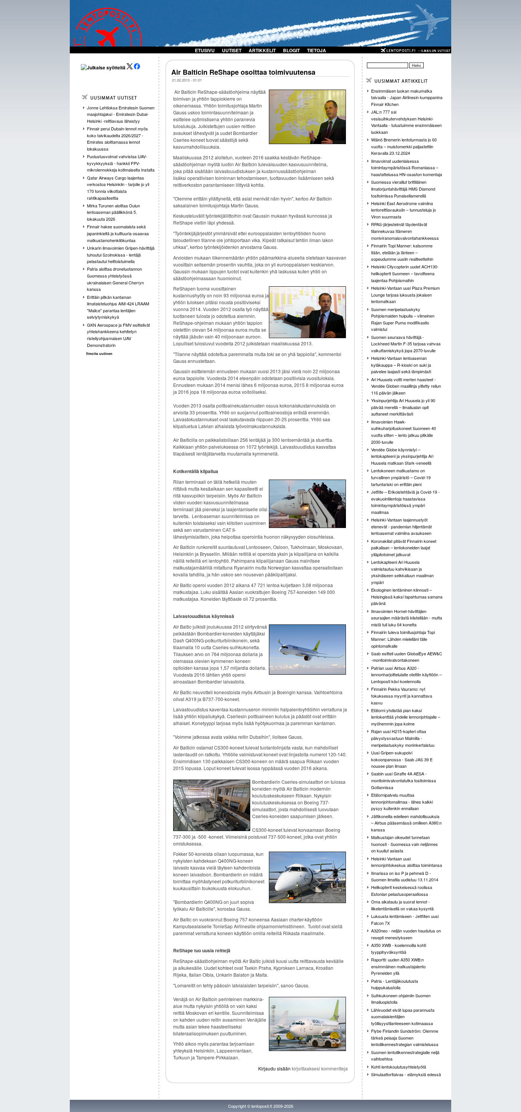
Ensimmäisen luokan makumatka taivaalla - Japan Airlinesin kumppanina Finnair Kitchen (406, 97)
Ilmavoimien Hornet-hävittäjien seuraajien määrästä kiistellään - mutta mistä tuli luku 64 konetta (406, 617)
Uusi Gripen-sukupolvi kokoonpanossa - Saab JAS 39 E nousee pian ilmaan (402, 759)
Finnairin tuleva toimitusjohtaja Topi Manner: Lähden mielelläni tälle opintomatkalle (403, 638)
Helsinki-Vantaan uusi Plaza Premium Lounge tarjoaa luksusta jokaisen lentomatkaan (405, 294)
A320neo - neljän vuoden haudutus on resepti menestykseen (406, 933)
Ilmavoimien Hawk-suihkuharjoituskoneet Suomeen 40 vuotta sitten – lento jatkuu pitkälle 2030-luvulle (403, 432)
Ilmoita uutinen (99, 353)
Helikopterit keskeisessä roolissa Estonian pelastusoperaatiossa (401, 890)
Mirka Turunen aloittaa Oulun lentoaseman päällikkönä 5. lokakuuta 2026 (113, 212)
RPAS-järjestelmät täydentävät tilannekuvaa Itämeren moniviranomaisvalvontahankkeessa (405, 231)
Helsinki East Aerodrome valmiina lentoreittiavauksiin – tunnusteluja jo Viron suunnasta (403, 210)
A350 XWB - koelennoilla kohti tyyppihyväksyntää (398, 948)
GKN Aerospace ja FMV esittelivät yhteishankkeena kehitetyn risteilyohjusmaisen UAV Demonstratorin (118, 335)
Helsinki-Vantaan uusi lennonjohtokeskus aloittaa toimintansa (406, 861)
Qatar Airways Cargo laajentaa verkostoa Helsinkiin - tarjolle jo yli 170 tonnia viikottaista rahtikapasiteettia (118, 188)
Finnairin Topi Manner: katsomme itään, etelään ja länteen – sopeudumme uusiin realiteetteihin (402, 252)
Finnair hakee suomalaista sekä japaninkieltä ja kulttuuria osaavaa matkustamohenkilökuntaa (118, 233)
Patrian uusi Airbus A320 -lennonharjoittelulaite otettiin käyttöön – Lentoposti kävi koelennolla (406, 674)
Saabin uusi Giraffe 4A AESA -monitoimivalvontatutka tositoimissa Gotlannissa (403, 780)
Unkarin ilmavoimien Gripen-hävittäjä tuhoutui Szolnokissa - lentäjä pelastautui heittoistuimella (120, 254)
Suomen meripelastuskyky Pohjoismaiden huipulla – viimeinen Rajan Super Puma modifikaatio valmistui (402, 319)
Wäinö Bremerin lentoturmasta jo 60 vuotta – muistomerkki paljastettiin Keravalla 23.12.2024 (404, 146)
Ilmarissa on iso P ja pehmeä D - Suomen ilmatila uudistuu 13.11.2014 (404, 876)
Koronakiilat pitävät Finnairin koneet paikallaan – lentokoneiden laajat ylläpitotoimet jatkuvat (403, 547)
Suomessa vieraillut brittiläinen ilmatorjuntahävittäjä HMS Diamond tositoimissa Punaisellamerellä (403, 188)
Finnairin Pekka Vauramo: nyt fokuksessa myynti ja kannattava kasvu (401, 695)
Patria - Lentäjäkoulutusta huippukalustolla (394, 984)
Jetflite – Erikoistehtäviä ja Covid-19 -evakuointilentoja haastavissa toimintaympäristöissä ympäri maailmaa (405, 502)
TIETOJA (316, 50)
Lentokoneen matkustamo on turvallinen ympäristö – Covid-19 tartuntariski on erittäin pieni (401, 477)
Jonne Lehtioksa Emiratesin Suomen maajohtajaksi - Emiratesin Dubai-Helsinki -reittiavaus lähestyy (120, 114)
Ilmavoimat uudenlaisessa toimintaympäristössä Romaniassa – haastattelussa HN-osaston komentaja (406, 167)
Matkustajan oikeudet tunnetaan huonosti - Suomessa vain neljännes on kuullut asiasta (404, 844)
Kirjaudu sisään (274, 1068)
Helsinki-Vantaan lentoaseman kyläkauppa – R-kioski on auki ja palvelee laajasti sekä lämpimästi (401, 364)
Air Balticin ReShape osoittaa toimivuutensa (243, 72)
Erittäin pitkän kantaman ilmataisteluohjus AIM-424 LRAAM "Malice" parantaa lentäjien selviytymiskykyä (118, 307)
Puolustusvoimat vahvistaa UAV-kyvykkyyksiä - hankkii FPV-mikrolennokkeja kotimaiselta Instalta (120, 163)
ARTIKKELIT (262, 50)
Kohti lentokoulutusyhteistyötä (398, 1067)
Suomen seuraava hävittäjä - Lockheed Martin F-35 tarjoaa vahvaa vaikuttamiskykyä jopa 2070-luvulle (406, 343)
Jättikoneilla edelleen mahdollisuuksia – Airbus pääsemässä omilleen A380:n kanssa (406, 823)
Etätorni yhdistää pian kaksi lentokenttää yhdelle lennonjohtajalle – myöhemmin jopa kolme (405, 717)
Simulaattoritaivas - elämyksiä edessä (406, 1074)
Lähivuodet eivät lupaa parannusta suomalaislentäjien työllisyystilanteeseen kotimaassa (402, 1016)
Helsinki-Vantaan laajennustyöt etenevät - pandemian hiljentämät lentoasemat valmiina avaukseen (401, 526)
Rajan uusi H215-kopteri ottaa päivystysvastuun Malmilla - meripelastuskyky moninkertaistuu (402, 738)
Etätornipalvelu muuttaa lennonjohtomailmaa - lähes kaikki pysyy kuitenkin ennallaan (402, 801)
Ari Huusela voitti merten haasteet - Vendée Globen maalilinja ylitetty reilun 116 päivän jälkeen (406, 386)
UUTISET (231, 50)
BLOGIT (291, 50)
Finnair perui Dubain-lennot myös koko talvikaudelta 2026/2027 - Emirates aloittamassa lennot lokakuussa (117, 138)
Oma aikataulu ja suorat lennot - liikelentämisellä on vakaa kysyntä (402, 905)
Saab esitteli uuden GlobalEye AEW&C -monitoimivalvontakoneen (406, 656)
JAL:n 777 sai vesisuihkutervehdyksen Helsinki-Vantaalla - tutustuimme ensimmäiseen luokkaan (406, 122)
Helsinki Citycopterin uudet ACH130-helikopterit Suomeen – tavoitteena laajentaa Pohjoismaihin (405, 273)
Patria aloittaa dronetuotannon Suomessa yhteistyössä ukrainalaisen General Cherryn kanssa (115, 279)
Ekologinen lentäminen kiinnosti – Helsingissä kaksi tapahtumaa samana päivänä (406, 596)
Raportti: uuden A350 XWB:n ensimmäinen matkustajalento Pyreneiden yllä (398, 966)
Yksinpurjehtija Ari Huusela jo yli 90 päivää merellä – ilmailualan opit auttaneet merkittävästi (403, 407)
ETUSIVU (205, 50)
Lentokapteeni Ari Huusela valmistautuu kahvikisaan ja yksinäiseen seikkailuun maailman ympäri (402, 572)
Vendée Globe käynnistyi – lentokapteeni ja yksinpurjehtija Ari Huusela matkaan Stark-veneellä (402, 456)
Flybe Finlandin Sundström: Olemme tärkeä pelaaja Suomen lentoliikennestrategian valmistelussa (404, 1037)
